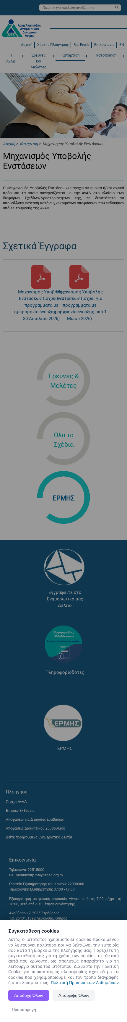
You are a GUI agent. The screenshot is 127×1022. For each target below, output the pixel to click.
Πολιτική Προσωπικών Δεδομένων (85, 982)
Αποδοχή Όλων (28, 995)
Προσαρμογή (24, 1009)
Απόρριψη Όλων (73, 995)
